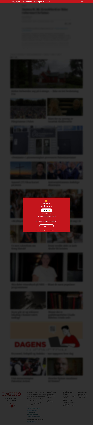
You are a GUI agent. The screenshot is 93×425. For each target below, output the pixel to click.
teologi (13, 54)
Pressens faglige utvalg (33, 408)
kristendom (21, 54)
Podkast (46, 2)
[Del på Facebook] (66, 24)
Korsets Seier (27, 2)
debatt (59, 54)
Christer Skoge (31, 422)
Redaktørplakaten (32, 410)
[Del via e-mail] (70, 24)
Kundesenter (50, 401)
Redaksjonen (50, 394)
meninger (46, 54)
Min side (49, 400)
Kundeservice (51, 395)
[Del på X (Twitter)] (68, 24)
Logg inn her (46, 226)
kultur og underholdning (34, 54)
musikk (53, 54)
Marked (49, 397)
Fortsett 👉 (46, 210)
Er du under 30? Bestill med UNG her (46, 216)
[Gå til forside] (15, 2)
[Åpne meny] (82, 2)
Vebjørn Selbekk (11, 400)
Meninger (38, 2)
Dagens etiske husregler (34, 416)
